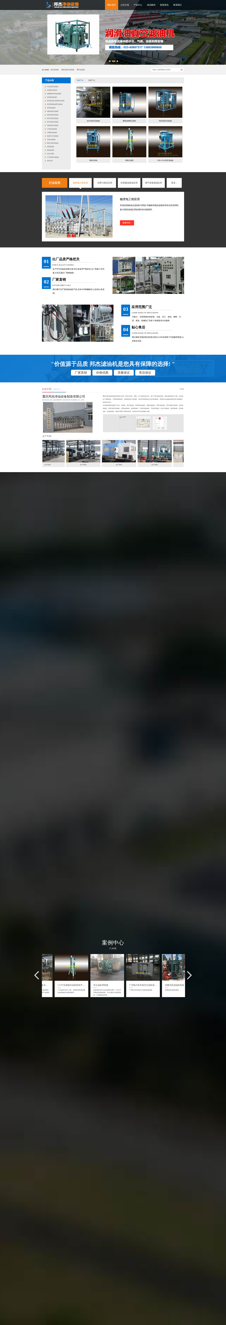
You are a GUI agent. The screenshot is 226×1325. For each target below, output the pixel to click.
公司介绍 (125, 5)
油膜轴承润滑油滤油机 (54, 93)
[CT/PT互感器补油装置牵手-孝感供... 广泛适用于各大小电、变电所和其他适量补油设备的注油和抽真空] (167, 967)
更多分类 (50, 161)
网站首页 (111, 5)
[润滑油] (113, 32)
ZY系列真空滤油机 (53, 157)
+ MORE (181, 389)
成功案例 (151, 5)
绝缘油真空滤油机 (67, 70)
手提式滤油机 (51, 139)
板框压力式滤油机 (52, 136)
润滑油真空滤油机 (52, 125)
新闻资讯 (164, 5)
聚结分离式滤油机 (52, 143)
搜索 (181, 70)
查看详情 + (127, 223)
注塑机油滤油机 (52, 132)
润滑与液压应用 (104, 183)
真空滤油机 (55, 70)
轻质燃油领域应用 (129, 183)
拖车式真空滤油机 (52, 118)
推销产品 (91, 80)
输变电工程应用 (80, 183)
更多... (174, 183)
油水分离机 (50, 153)
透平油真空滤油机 (52, 122)
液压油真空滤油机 (52, 115)
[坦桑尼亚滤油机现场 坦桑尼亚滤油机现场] (95, 967)
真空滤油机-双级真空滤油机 (56, 101)
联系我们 (177, 5)
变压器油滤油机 (52, 97)
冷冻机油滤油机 (52, 129)
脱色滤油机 (50, 150)
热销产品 (80, 80)
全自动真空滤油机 (52, 86)
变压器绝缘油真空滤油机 (55, 104)
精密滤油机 (50, 146)
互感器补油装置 (52, 90)
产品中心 (138, 5)
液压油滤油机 (51, 108)
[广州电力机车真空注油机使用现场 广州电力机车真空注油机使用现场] (60, 967)
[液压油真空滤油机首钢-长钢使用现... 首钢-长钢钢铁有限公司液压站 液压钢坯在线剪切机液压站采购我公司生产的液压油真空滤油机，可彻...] (131, 967)
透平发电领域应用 (153, 183)
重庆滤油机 (81, 70)
